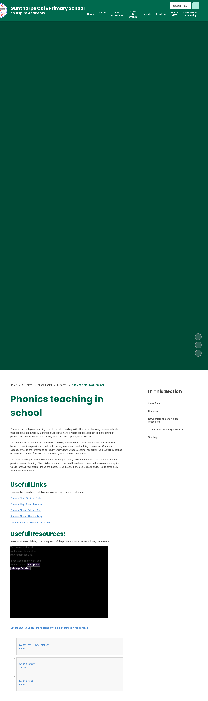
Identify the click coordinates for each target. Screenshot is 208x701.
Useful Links (180, 6)
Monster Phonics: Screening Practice (30, 522)
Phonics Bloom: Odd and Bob (25, 510)
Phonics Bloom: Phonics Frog (26, 516)
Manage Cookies (21, 568)
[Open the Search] (195, 5)
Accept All (33, 564)
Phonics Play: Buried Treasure (26, 504)
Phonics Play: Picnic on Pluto (25, 498)
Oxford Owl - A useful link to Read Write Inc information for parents (49, 627)
